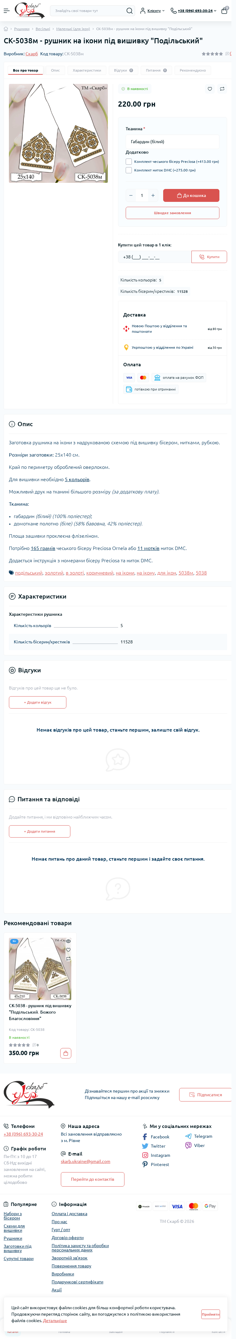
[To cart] (65, 1053)
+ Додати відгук (37, 702)
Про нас (59, 1221)
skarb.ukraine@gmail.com (85, 1161)
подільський (28, 572)
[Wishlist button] (210, 89)
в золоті (75, 572)
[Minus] (131, 195)
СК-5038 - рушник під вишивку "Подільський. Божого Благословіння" (40, 1012)
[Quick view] (68, 940)
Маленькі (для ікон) (73, 29)
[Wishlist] (68, 949)
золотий (54, 572)
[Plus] (153, 195)
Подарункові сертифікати (77, 1281)
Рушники (22, 29)
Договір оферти (68, 1237)
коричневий (99, 572)
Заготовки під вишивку (17, 1248)
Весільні (43, 29)
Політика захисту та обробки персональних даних (80, 1247)
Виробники (63, 1273)
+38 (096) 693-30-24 (23, 1134)
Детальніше (55, 1320)
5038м (186, 572)
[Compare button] (222, 89)
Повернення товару (71, 1265)
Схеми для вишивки (14, 1228)
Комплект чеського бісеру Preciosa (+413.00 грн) (176, 161)
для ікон (166, 572)
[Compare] (68, 958)
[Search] (130, 11)
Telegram (203, 1136)
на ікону (146, 572)
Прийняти (210, 1314)
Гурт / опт (61, 1229)
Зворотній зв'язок (70, 1257)
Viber (199, 1145)
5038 (201, 572)
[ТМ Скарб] (39, 1095)
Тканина (135, 128)
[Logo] (30, 10)
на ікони (125, 572)
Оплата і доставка (69, 1213)
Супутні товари (18, 1258)
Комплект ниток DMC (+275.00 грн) (165, 170)
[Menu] (7, 11)
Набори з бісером (13, 1215)
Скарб (32, 53)
